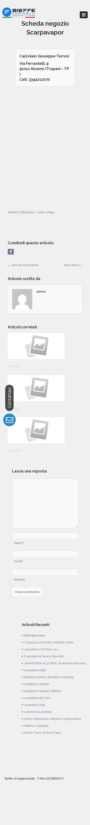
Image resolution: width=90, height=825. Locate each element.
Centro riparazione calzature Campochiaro (52, 719)
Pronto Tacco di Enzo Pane (42, 733)
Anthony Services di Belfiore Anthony (49, 677)
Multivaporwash (34, 635)
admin (41, 291)
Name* (19, 541)
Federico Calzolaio (36, 726)
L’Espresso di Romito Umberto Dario (48, 642)
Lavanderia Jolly (34, 705)
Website (19, 578)
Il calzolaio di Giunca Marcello (44, 656)
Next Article (73, 265)
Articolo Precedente (23, 265)
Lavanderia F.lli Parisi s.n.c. (41, 649)
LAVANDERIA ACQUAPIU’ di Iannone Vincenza (55, 663)
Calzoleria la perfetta (38, 712)
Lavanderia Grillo (35, 670)
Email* (18, 559)
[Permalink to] (45, 346)
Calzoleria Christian (36, 684)
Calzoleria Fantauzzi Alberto (42, 691)
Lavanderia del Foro (37, 698)
